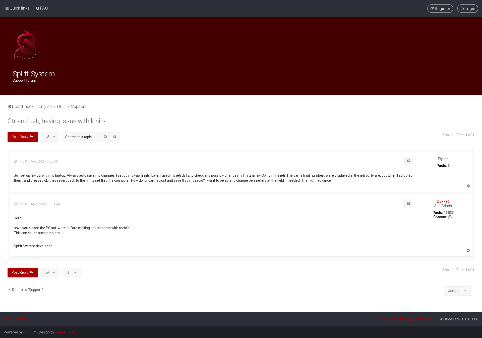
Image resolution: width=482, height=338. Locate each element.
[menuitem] (41, 8)
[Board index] (26, 46)
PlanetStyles (65, 332)
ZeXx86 (443, 202)
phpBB (28, 332)
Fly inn (443, 159)
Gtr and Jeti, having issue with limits (57, 121)
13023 (449, 213)
